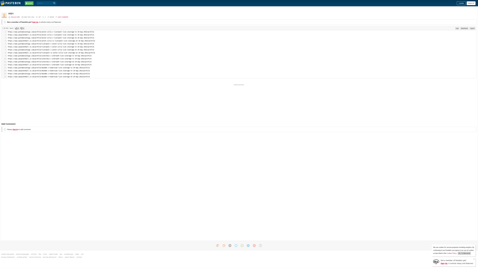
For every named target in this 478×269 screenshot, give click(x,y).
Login (461, 3)
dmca (61, 257)
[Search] (54, 3)
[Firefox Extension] (223, 245)
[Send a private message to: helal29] (18, 17)
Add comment (63, 17)
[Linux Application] (260, 245)
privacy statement (8, 257)
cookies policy (22, 257)
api (61, 254)
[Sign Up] (436, 261)
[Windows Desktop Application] (236, 245)
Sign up (471, 3)
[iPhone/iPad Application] (229, 245)
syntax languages (22, 254)
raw (457, 28)
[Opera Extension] (254, 245)
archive (33, 254)
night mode (53, 254)
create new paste (7, 254)
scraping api (68, 254)
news (77, 254)
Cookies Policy (451, 253)
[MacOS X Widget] (248, 245)
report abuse (69, 257)
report (472, 28)
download (464, 28)
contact (79, 257)
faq (40, 254)
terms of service (35, 257)
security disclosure (49, 257)
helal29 (14, 17)
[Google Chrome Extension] (217, 245)
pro (82, 254)
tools (45, 254)
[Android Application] (242, 245)
